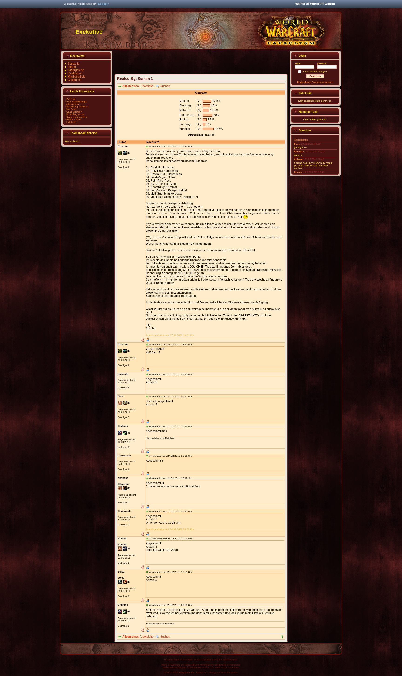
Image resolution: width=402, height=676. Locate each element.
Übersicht (147, 86)
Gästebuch (74, 80)
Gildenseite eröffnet (76, 117)
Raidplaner (75, 73)
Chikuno (298, 159)
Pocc (297, 144)
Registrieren (304, 82)
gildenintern (72, 104)
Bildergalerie (76, 70)
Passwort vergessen (322, 82)
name (298, 63)
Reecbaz (299, 151)
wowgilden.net (186, 672)
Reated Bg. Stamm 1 (77, 106)
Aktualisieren (301, 139)
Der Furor (71, 109)
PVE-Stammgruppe (76, 101)
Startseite (74, 63)
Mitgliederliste (76, 76)
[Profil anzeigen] (148, 340)
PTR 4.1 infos (73, 119)
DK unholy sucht (75, 114)
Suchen (165, 86)
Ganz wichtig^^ (74, 111)
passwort (322, 63)
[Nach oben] (282, 637)
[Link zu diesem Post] (147, 146)
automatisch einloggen (314, 71)
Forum (72, 67)
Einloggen (103, 4)
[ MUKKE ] (71, 122)
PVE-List (71, 99)
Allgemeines (130, 86)
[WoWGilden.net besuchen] (315, 4)
